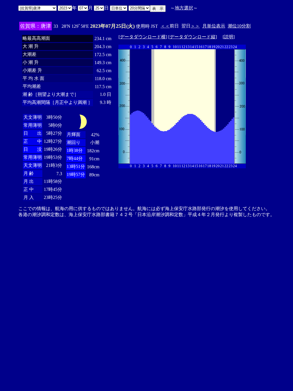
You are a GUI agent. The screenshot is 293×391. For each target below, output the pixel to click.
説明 (228, 36)
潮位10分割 (239, 25)
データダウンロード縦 (192, 36)
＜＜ (165, 25)
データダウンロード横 (143, 36)
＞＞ (195, 25)
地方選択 (184, 7)
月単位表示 (213, 25)
